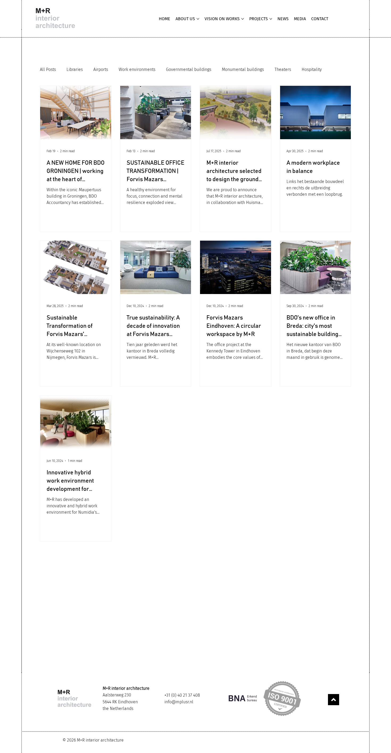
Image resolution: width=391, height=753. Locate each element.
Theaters (282, 69)
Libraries (74, 69)
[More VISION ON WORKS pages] (242, 19)
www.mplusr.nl (325, 739)
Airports (100, 69)
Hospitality (312, 69)
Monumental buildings (243, 69)
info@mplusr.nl (178, 701)
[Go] (333, 699)
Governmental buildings (188, 69)
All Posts (48, 69)
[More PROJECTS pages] (270, 19)
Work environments (137, 69)
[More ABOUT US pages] (198, 19)
